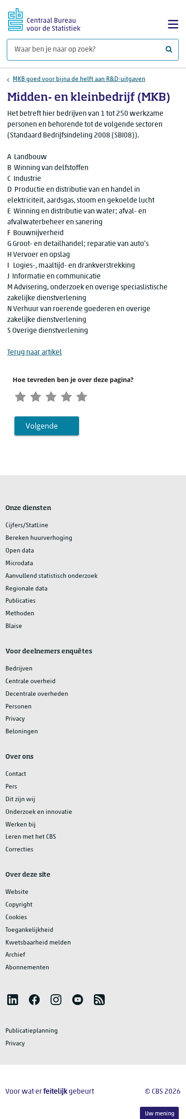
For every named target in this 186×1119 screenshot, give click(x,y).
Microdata (19, 564)
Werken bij (20, 825)
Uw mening (159, 1114)
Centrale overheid (30, 682)
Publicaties (20, 601)
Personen (18, 707)
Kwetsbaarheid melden (38, 943)
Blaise (13, 626)
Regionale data (26, 589)
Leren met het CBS (30, 837)
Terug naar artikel (34, 352)
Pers (11, 787)
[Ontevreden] (35, 395)
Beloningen (21, 732)
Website (16, 892)
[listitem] (12, 999)
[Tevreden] (66, 395)
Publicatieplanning (31, 1031)
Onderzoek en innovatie (38, 812)
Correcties (19, 850)
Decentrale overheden (36, 694)
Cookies (16, 918)
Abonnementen (27, 968)
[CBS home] (44, 18)
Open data (19, 551)
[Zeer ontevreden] (20, 395)
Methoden (19, 614)
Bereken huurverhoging (38, 538)
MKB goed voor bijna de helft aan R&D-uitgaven (79, 79)
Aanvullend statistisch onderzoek (51, 576)
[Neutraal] (51, 395)
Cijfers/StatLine (26, 526)
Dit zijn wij (20, 800)
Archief (15, 955)
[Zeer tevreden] (81, 395)
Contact (15, 774)
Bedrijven (19, 669)
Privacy (15, 719)
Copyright (19, 905)
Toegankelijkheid (29, 930)
